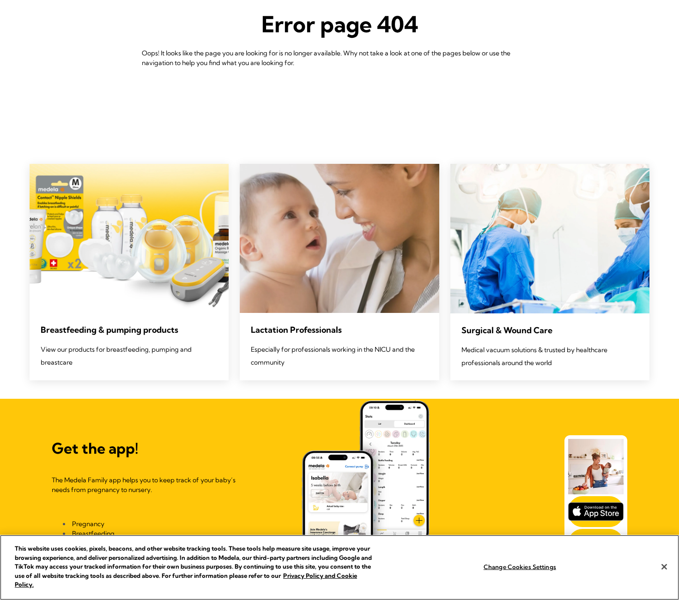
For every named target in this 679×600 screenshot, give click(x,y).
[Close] (664, 567)
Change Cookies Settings (520, 566)
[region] (339, 567)
